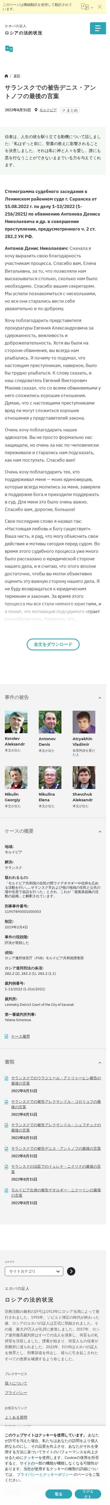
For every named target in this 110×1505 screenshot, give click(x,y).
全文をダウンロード (53, 644)
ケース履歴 (20, 1036)
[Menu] (98, 28)
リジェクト (87, 1494)
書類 (17, 76)
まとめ (72, 110)
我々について (16, 1383)
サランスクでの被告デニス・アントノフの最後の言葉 (56, 1148)
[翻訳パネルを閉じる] (100, 7)
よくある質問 (16, 1417)
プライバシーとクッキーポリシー (45, 1474)
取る (58, 1494)
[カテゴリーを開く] (71, 1271)
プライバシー (16, 1392)
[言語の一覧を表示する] (87, 7)
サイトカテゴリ (22, 1271)
